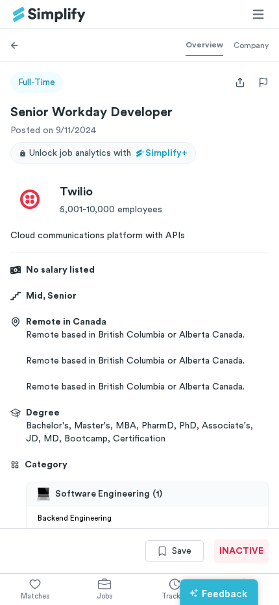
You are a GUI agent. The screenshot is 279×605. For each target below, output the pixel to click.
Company (251, 45)
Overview (204, 45)
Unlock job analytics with (108, 153)
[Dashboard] (49, 14)
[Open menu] (258, 14)
